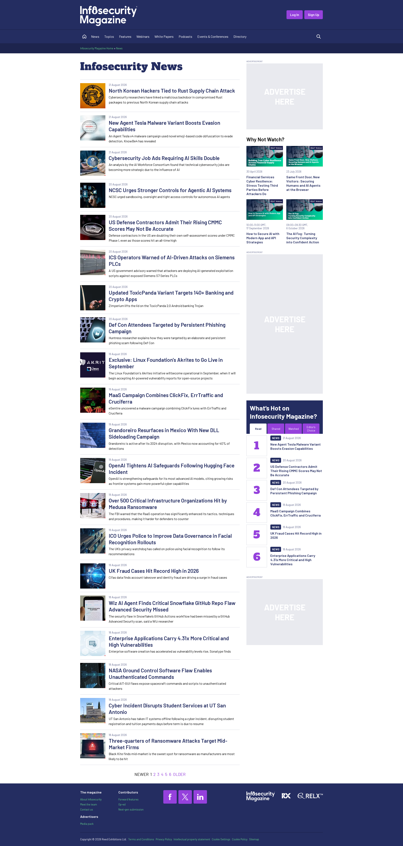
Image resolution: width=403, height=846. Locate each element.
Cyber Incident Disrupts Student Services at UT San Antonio (167, 708)
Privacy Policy (164, 839)
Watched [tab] (293, 428)
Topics (109, 36)
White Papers (164, 36)
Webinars (142, 36)
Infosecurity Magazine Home (96, 48)
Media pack (86, 823)
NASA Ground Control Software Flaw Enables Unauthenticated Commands (160, 673)
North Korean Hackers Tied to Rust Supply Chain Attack (172, 90)
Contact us (86, 809)
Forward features (128, 799)
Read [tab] (258, 428)
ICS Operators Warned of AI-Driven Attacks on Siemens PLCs (172, 260)
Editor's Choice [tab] (311, 428)
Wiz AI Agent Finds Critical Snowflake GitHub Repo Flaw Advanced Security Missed (172, 606)
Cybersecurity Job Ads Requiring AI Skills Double (164, 158)
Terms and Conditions (141, 839)
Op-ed (122, 804)
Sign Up (313, 15)
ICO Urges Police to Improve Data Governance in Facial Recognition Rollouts (170, 539)
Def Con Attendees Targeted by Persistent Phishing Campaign (167, 327)
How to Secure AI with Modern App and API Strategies (262, 238)
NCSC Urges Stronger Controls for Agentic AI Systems (170, 190)
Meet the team (88, 804)
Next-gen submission (131, 809)
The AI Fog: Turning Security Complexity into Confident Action (302, 238)
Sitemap (254, 839)
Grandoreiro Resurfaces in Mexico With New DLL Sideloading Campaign (164, 433)
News (95, 36)
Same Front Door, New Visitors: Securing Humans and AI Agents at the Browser (303, 183)
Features (125, 36)
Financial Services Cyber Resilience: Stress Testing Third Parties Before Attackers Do (262, 185)
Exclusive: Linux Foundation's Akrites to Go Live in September (166, 363)
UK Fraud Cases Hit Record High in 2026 (154, 571)
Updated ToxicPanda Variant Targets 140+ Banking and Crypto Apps (171, 295)
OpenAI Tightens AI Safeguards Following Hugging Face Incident (171, 468)
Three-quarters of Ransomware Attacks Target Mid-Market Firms (168, 743)
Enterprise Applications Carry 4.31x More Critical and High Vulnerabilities (169, 641)
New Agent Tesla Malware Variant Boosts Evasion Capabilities (164, 125)
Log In (294, 15)
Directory (239, 36)
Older (179, 774)
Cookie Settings (221, 839)
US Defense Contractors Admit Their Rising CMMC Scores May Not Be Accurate (165, 225)
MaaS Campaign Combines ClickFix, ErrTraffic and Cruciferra (166, 398)
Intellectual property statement (192, 839)
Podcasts (185, 36)
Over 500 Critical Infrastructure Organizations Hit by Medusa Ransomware (168, 503)
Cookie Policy (239, 839)
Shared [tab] (276, 428)
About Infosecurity (91, 799)
